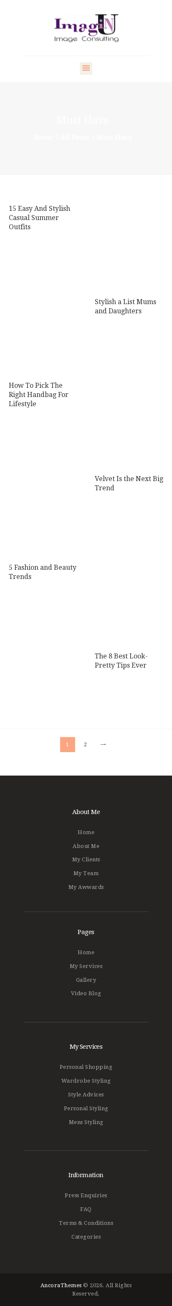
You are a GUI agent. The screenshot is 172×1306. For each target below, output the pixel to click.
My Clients (86, 859)
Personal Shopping (86, 1067)
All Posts (74, 137)
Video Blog (86, 993)
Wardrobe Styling (86, 1081)
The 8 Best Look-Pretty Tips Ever (121, 661)
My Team (86, 873)
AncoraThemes (61, 1285)
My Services (86, 966)
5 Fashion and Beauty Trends (42, 572)
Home (43, 137)
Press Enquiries (86, 1195)
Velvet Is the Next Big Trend (129, 483)
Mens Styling (86, 1122)
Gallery (86, 980)
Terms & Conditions (86, 1223)
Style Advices (86, 1094)
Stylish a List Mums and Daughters (125, 306)
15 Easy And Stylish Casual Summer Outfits (39, 218)
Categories (86, 1237)
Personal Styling (86, 1108)
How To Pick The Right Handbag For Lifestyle (38, 395)
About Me (86, 846)
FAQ (86, 1209)
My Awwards (86, 887)
